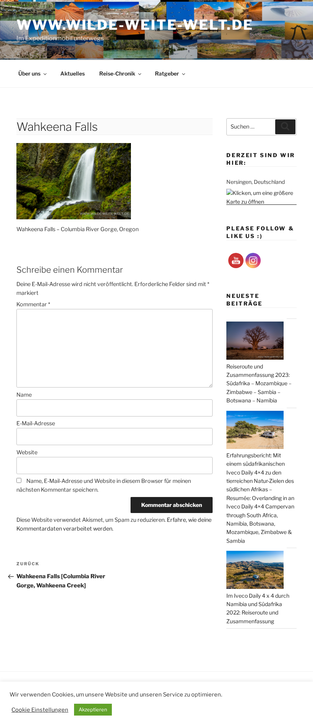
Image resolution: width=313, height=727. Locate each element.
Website (26, 452)
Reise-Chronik (117, 73)
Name (24, 394)
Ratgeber (167, 73)
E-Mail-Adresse (35, 423)
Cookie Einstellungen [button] (39, 709)
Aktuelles (72, 73)
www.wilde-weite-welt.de (134, 24)
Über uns (29, 73)
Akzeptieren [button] (93, 709)
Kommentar (33, 304)
